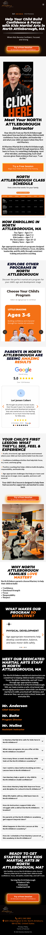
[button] (43, 4)
